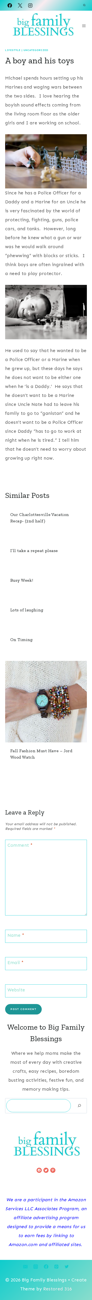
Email (15, 963)
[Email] (25, 1266)
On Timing (21, 639)
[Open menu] (84, 25)
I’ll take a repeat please (34, 550)
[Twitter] (66, 1266)
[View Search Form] (84, 5)
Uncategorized (36, 50)
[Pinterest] (56, 1266)
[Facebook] (9, 5)
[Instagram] (30, 5)
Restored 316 (57, 1289)
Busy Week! (21, 580)
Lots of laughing (26, 609)
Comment (20, 845)
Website (16, 990)
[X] (19, 5)
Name (15, 935)
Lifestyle (13, 50)
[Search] (79, 1105)
